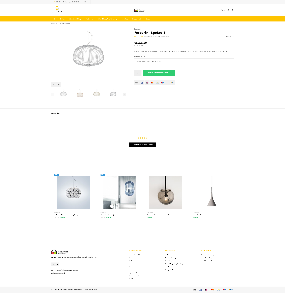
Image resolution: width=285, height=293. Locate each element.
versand (131, 264)
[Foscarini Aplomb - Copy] (212, 193)
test (130, 270)
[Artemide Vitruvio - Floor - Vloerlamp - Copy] (165, 193)
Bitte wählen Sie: (140, 56)
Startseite (54, 23)
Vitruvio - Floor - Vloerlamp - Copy (159, 215)
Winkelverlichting (75, 19)
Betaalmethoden (134, 267)
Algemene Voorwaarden (137, 273)
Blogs (148, 19)
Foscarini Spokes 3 (65, 23)
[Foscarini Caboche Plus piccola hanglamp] (73, 193)
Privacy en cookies (135, 276)
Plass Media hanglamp (109, 215)
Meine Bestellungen (207, 258)
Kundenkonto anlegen (208, 255)
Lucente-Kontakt (134, 255)
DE (85, 2)
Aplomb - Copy (198, 215)
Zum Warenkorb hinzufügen (158, 73)
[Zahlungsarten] (136, 82)
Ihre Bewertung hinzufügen (142, 145)
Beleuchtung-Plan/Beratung (107, 19)
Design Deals (136, 19)
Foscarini (137, 29)
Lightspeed (78, 290)
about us (125, 19)
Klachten (131, 279)
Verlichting (89, 19)
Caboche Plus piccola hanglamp (66, 215)
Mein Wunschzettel (207, 261)
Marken (62, 19)
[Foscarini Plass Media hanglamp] (119, 193)
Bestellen (132, 261)
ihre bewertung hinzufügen (161, 37)
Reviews (131, 258)
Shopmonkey (93, 290)
